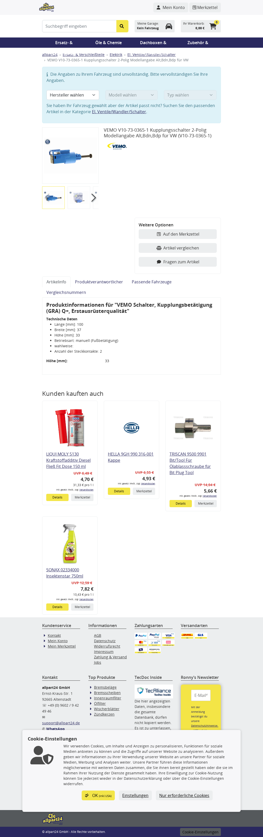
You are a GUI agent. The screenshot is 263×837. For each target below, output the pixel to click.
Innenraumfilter (107, 698)
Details (57, 497)
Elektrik (116, 54)
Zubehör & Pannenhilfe (198, 44)
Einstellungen (135, 795)
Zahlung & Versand (110, 657)
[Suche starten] (122, 26)
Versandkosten (86, 489)
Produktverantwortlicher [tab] (99, 282)
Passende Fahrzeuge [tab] (152, 282)
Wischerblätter (106, 708)
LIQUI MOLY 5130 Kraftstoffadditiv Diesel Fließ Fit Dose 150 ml (68, 460)
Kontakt (54, 635)
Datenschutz (105, 640)
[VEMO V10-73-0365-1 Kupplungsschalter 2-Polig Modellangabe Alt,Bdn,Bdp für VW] (70, 156)
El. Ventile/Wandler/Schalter (119, 111)
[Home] (46, 6)
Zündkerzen (104, 714)
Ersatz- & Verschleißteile (64, 44)
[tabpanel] (131, 336)
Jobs (97, 662)
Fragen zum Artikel (181, 262)
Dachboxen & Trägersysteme (153, 44)
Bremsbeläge (105, 687)
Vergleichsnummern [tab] (66, 292)
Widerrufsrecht (107, 646)
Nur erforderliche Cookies (184, 795)
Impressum (104, 651)
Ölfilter (100, 703)
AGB (97, 635)
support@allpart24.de (61, 722)
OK (101, 795)
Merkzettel (82, 497)
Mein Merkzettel (62, 646)
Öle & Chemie (108, 42)
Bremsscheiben (107, 692)
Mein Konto (58, 640)
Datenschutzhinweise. (204, 725)
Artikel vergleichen (181, 248)
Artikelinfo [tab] (56, 282)
